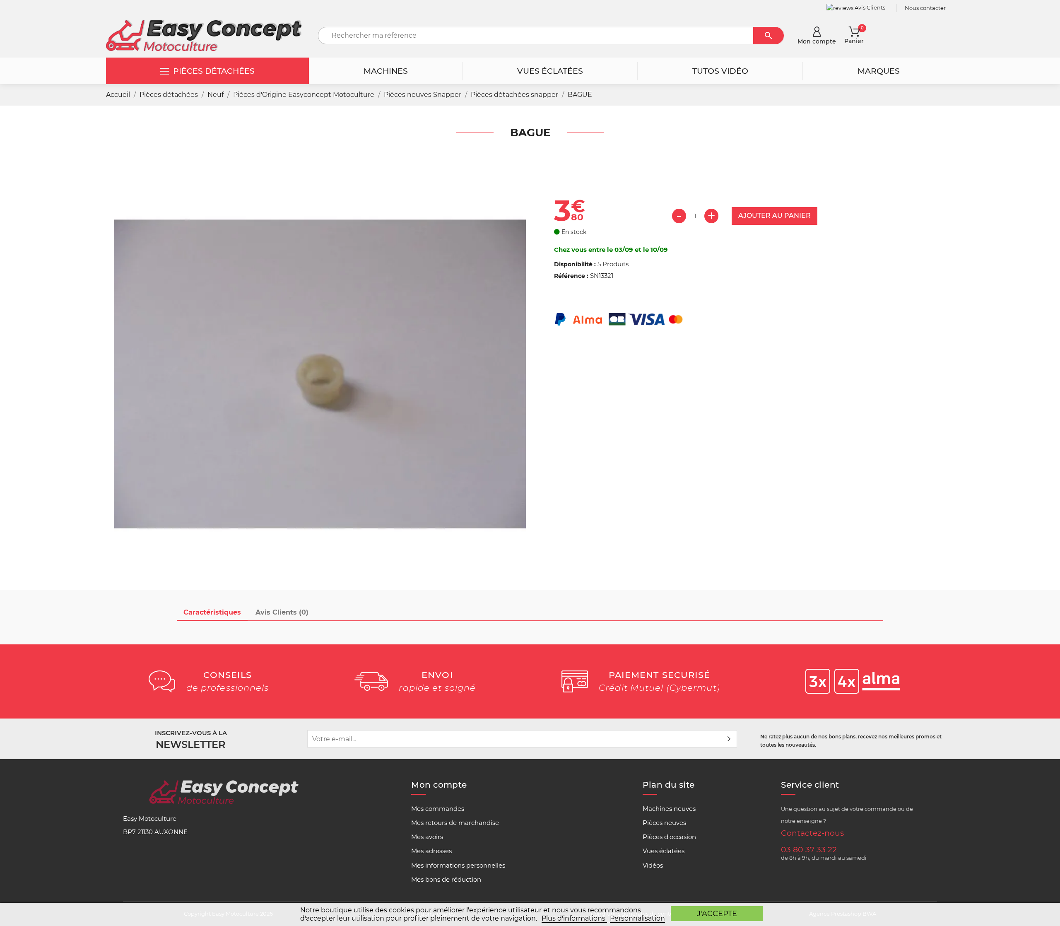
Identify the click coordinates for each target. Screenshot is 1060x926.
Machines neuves (669, 809)
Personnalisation (637, 918)
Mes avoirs (427, 837)
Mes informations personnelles (458, 865)
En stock (573, 232)
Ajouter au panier (774, 215)
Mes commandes (437, 809)
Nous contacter (925, 8)
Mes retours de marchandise (455, 823)
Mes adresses (431, 851)
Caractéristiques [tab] (212, 612)
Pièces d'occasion (669, 837)
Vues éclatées (663, 851)
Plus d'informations (574, 918)
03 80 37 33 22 (809, 849)
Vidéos (653, 865)
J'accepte (717, 913)
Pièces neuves (664, 823)
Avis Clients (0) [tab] (281, 612)
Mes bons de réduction (446, 879)
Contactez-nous (812, 833)
